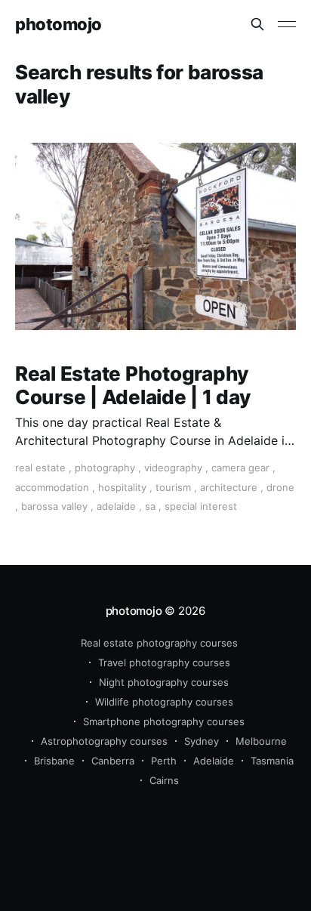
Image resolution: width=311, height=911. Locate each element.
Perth (164, 761)
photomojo (58, 24)
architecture (228, 487)
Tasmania (272, 761)
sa (150, 506)
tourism (173, 487)
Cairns (164, 780)
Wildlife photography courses (164, 702)
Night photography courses (164, 682)
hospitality (122, 487)
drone (280, 487)
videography (173, 468)
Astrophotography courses (104, 741)
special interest (201, 506)
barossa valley (54, 506)
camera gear (240, 468)
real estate (40, 468)
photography (105, 468)
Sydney (201, 741)
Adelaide (213, 761)
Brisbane (54, 761)
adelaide (116, 506)
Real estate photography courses (159, 643)
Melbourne (261, 741)
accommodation (52, 487)
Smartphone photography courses (164, 721)
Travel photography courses (164, 662)
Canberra (112, 761)
